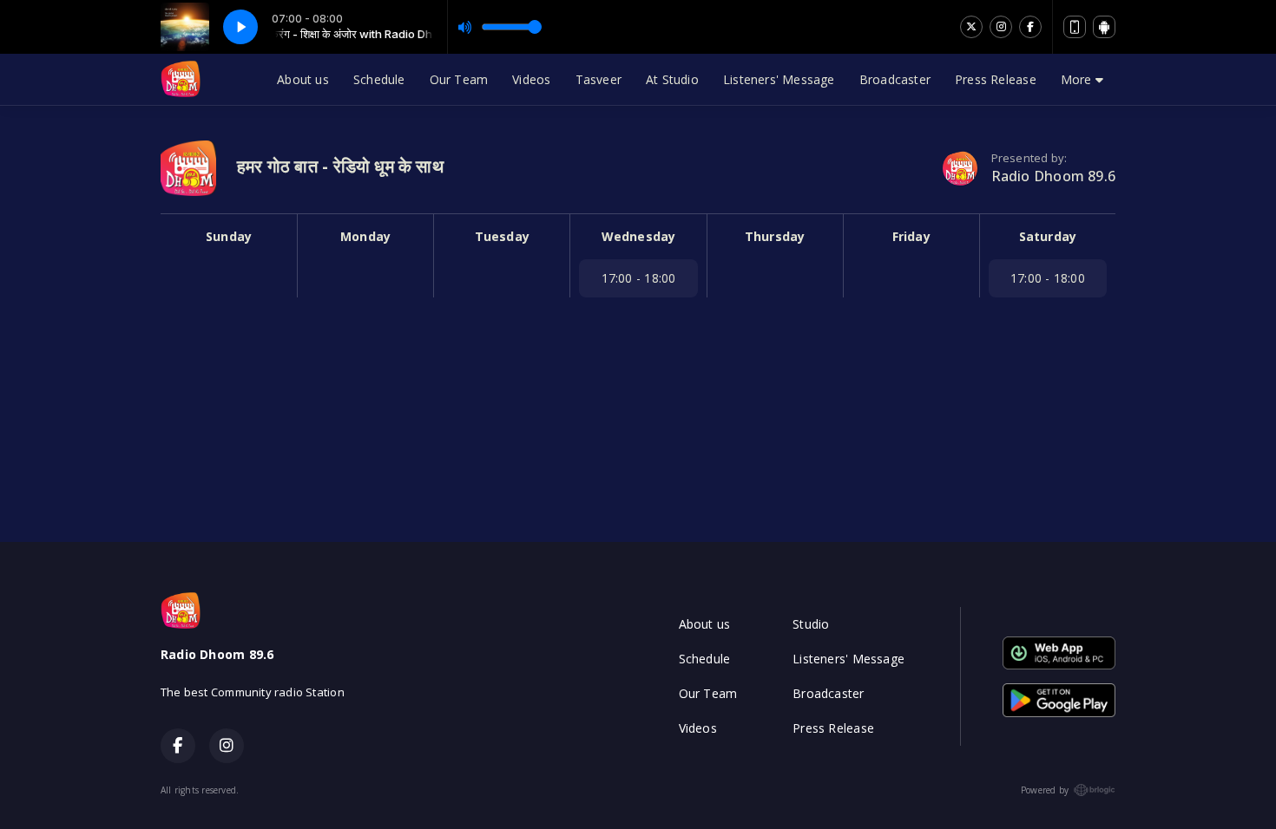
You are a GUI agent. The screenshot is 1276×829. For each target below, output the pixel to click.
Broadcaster (895, 79)
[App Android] (1104, 27)
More (1078, 79)
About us (303, 79)
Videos (531, 79)
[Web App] (1074, 27)
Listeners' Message (779, 79)
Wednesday (639, 236)
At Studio (672, 79)
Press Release (995, 79)
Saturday (1048, 236)
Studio (811, 624)
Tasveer (599, 79)
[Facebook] (1030, 27)
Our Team (459, 79)
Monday (365, 236)
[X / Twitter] (971, 27)
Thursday (775, 236)
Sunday (229, 236)
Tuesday (502, 236)
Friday (911, 236)
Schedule (379, 79)
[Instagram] (1001, 27)
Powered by (1045, 790)
